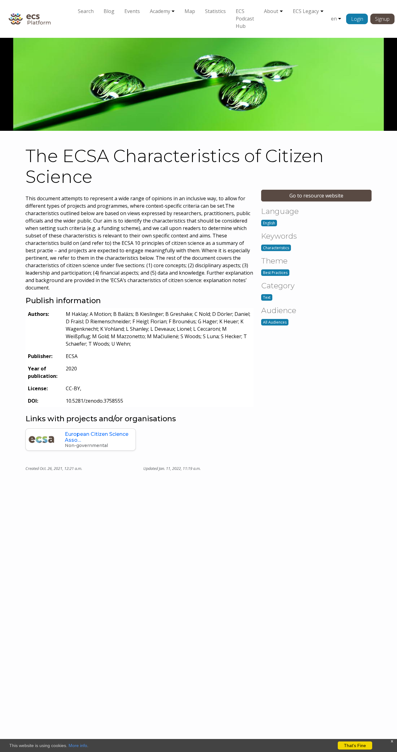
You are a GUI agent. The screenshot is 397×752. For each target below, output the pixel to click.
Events (132, 11)
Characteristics (276, 247)
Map (190, 11)
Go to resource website (316, 195)
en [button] (334, 18)
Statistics (215, 11)
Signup (382, 18)
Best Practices (275, 272)
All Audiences (275, 322)
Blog (109, 11)
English (269, 223)
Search (86, 11)
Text (266, 297)
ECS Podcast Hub (245, 18)
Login (357, 18)
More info (78, 745)
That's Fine (355, 745)
